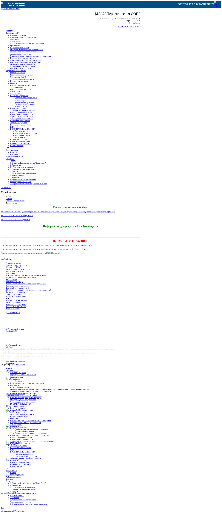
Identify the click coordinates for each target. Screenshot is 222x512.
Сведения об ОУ (12, 371)
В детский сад (15, 475)
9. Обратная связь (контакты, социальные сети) (28, 504)
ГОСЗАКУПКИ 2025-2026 (20, 404)
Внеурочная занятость (14, 271)
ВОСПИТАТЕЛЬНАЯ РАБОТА (18, 300)
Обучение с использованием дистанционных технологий (28, 290)
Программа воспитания (24, 454)
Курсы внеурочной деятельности (28, 458)
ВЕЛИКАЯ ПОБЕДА (14, 303)
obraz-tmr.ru (91, 353)
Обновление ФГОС (13, 267)
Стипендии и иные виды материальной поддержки (30, 391)
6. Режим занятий (17, 496)
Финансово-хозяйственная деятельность (26, 396)
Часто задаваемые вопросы (20, 502)
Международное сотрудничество (23, 400)
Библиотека (10, 273)
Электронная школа (13, 477)
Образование (15, 379)
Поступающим (11, 471)
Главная (9, 199)
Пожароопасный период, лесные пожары (31, 433)
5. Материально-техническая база (23, 494)
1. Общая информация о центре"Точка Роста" (28, 483)
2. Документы (15, 485)
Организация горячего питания (22, 402)
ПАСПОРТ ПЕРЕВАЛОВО (17, 216)
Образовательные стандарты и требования (27, 383)
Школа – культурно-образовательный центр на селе (26, 284)
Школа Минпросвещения (16, 305)
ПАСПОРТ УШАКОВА (15, 220)
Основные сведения (18, 373)
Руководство (15, 385)
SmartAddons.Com (18, 365)
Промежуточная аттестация (16, 286)
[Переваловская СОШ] (10, 9)
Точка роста (10, 481)
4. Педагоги (15, 491)
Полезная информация (14, 282)
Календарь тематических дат (26, 456)
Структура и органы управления (23, 375)
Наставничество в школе (15, 292)
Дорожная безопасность (24, 431)
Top (2, 508)
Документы (14, 377)
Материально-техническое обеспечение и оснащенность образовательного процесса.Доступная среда (50, 389)
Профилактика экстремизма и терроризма (31, 429)
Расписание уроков (13, 263)
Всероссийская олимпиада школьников (21, 278)
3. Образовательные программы (22, 489)
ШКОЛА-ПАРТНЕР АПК (16, 307)
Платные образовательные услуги (23, 394)
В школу (13, 473)
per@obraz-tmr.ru (133, 23)
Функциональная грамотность (17, 269)
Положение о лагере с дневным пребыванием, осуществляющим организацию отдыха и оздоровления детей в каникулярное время (58, 212)
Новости (9, 369)
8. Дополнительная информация (23, 500)
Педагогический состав (19, 387)
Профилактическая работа (16, 296)
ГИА (7, 469)
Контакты (9, 479)
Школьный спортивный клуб (17, 288)
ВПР (7, 298)
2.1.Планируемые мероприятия (22, 487)
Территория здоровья (14, 294)
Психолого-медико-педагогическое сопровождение (26, 275)
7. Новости (14, 498)
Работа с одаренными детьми (17, 265)
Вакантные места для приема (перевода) (26, 398)
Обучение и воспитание (15, 201)
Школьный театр (12, 309)
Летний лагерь (11, 280)
